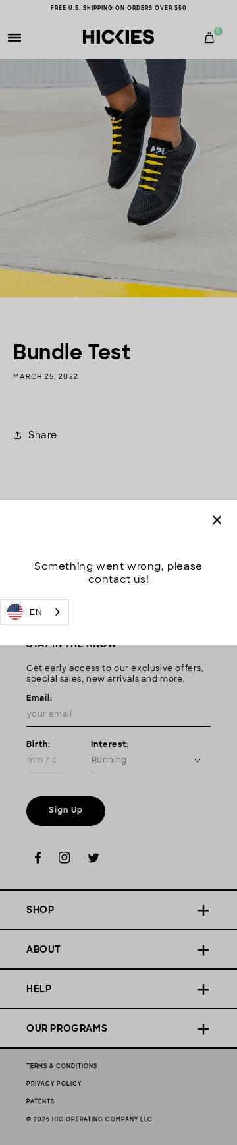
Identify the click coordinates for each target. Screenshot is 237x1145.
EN (36, 612)
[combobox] (34, 612)
